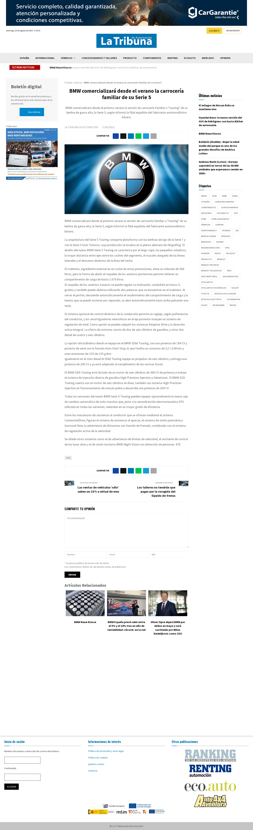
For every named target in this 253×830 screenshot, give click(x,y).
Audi (214, 196)
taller (234, 287)
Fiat (236, 213)
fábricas (205, 224)
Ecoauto (190, 58)
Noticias (78, 82)
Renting (172, 58)
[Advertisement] (126, 688)
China (235, 196)
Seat (229, 270)
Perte (218, 253)
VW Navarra (218, 305)
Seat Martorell (209, 276)
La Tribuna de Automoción (81, 127)
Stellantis (207, 282)
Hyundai (226, 230)
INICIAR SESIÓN (233, 30)
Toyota (205, 293)
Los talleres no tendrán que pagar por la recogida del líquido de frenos (156, 491)
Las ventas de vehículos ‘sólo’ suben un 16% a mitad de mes (98, 489)
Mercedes (206, 242)
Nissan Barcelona (210, 247)
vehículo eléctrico (211, 299)
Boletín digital (26, 86)
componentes (208, 207)
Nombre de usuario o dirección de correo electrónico (31, 751)
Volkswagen (233, 299)
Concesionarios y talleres (99, 58)
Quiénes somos (96, 764)
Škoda (233, 305)
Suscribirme (34, 112)
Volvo (204, 305)
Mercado (208, 58)
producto (206, 259)
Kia (237, 230)
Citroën (205, 201)
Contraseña (10, 768)
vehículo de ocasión (225, 293)
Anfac (204, 196)
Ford (203, 219)
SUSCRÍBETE (214, 30)
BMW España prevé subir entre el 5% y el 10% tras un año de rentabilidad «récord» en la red (126, 625)
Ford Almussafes (220, 219)
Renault (221, 259)
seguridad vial (230, 276)
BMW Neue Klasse (60, 67)
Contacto (93, 770)
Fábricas (66, 58)
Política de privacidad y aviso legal (106, 751)
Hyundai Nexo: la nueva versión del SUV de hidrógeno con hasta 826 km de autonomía (221, 121)
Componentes (152, 58)
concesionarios (229, 207)
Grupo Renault (209, 230)
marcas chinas (208, 236)
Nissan (219, 242)
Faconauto (223, 213)
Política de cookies (98, 757)
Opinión (225, 58)
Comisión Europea (224, 201)
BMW (68, 458)
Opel (227, 247)
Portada (68, 82)
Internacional (45, 58)
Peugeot (230, 253)
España (24, 58)
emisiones (206, 213)
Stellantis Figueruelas (213, 287)
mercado (225, 236)
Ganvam (219, 224)
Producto (130, 58)
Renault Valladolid (211, 270)
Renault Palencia (210, 265)
